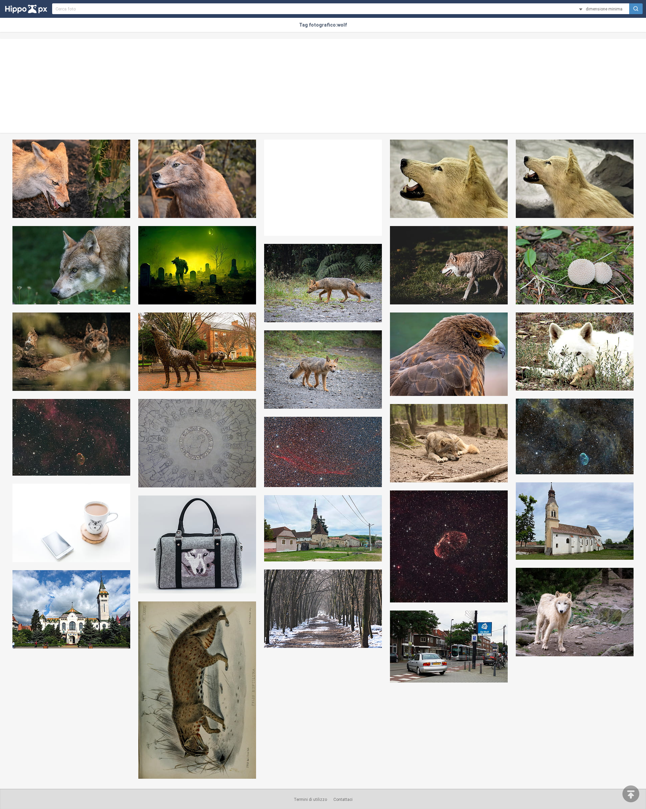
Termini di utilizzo (310, 799)
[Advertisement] (323, 86)
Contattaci (343, 799)
